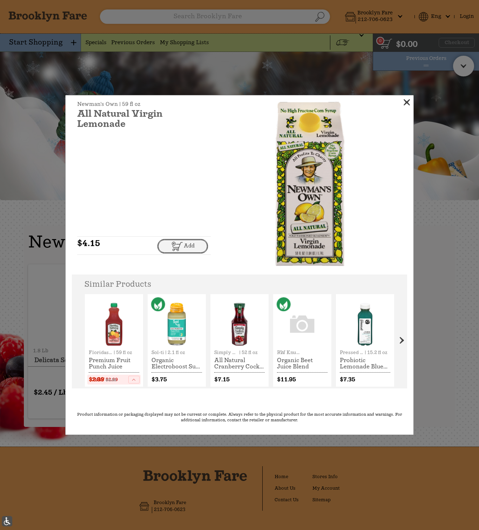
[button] (310, 184)
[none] (114, 340)
